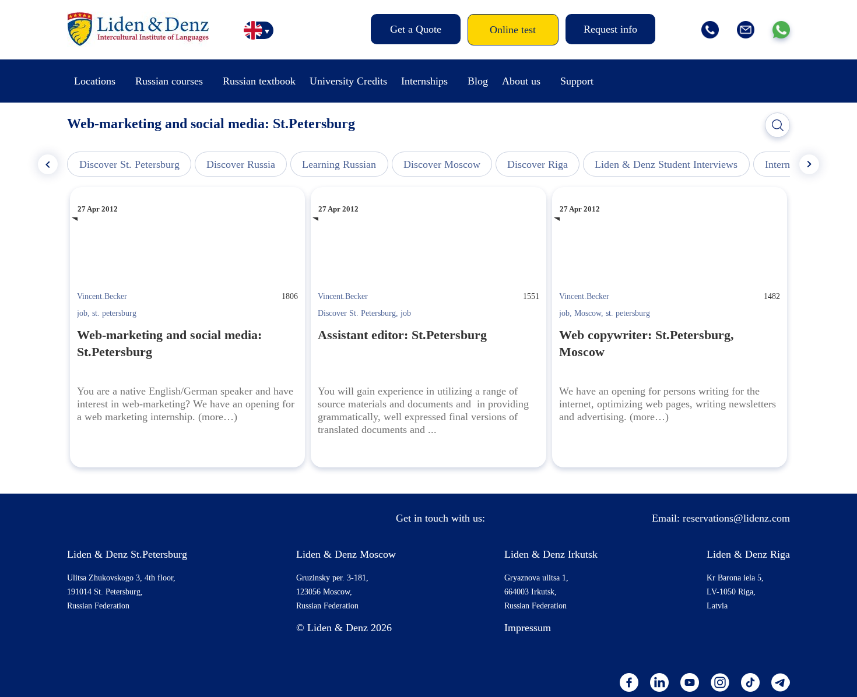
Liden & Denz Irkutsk (551, 554)
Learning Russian (339, 164)
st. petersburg (114, 313)
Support (576, 81)
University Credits (348, 81)
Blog (478, 81)
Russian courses (169, 81)
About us (521, 81)
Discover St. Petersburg (129, 164)
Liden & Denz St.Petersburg (127, 554)
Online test (513, 30)
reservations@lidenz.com (736, 518)
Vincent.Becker (102, 296)
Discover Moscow (441, 164)
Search (777, 125)
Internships (424, 81)
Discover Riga (537, 164)
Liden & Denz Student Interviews (666, 164)
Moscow (587, 313)
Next (809, 164)
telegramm (780, 682)
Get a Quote (415, 29)
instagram (720, 682)
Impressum (527, 627)
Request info (610, 29)
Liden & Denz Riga (748, 554)
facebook (629, 682)
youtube (689, 682)
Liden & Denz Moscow (346, 554)
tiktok (750, 682)
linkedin (659, 682)
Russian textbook (259, 81)
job (82, 313)
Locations (94, 81)
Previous (48, 164)
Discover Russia (240, 164)
